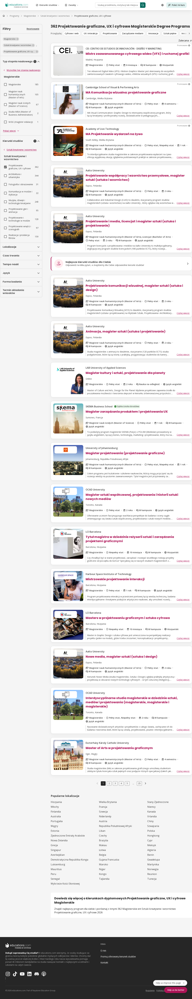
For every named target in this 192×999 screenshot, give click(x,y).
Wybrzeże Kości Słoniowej (65, 883)
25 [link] (139, 783)
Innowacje (153, 33)
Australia (56, 816)
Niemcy (151, 806)
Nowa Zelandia (59, 840)
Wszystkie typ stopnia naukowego (23, 70)
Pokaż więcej (9, 130)
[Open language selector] (162, 5)
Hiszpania (56, 802)
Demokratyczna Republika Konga (69, 859)
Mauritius (56, 869)
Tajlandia (104, 878)
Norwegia (152, 869)
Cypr (150, 840)
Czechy (103, 835)
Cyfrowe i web (72, 33)
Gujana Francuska (109, 859)
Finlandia (56, 811)
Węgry (54, 826)
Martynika (153, 864)
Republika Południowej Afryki (115, 826)
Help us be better (175, 989)
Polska (151, 830)
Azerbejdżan (58, 854)
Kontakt (104, 962)
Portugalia (57, 821)
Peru (53, 874)
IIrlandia (152, 816)
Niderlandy (105, 816)
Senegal (55, 878)
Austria (103, 821)
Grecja (54, 845)
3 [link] (115, 783)
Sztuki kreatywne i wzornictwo (22, 149)
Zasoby (72, 5)
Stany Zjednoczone (158, 802)
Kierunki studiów (48, 5)
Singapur (56, 850)
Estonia (55, 830)
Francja (103, 806)
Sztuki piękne (170, 33)
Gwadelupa (153, 859)
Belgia (102, 854)
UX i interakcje (91, 33)
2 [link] (109, 783)
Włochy (55, 806)
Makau (103, 845)
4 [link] (121, 783)
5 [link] (127, 783)
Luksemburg (58, 864)
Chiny (150, 821)
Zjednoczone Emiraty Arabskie (68, 835)
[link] (92, 15)
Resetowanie (33, 28)
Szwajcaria (153, 826)
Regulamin (150, 990)
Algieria (151, 850)
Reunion (152, 874)
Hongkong (153, 835)
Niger (102, 869)
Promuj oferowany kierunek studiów (118, 956)
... (133, 783)
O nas (103, 950)
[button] (11, 39)
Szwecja (103, 811)
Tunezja (151, 878)
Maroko (103, 864)
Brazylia (103, 840)
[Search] (143, 5)
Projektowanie (110, 33)
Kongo (102, 874)
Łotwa (102, 850)
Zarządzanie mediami (132, 33)
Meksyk (151, 845)
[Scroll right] (189, 33)
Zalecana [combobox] (183, 40)
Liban (102, 830)
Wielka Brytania (108, 802)
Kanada (151, 811)
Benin (150, 854)
